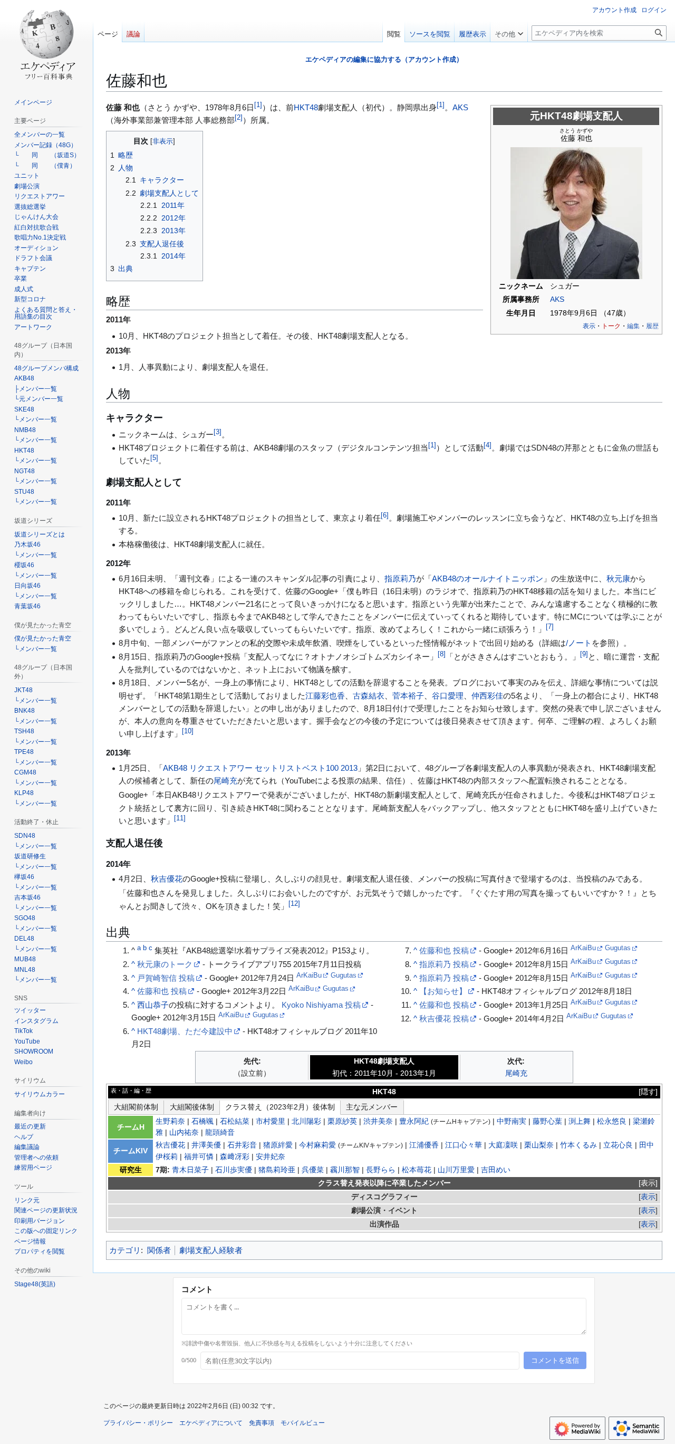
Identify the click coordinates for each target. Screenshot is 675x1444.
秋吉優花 (166, 878)
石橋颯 (202, 1121)
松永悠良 (611, 1121)
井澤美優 (206, 1145)
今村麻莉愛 (317, 1145)
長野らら (381, 1170)
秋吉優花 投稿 (444, 1018)
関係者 (159, 1250)
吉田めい (495, 1170)
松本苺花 (416, 1170)
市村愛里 (270, 1121)
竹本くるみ (578, 1145)
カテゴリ (125, 1250)
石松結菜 (234, 1121)
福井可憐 (199, 1157)
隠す (648, 1092)
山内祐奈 (184, 1132)
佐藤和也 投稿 (162, 991)
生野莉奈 (170, 1121)
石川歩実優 (233, 1170)
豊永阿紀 (414, 1121)
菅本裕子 (408, 695)
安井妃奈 (270, 1157)
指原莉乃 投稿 (444, 964)
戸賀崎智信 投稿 (166, 977)
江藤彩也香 (325, 695)
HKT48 (306, 107)
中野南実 (511, 1121)
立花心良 (618, 1145)
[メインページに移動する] (46, 42)
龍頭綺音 (220, 1132)
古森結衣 (368, 695)
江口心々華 (463, 1145)
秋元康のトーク (164, 964)
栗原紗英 (342, 1121)
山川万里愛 (456, 1170)
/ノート (579, 642)
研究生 (131, 1170)
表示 (648, 1183)
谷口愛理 (448, 695)
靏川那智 (345, 1170)
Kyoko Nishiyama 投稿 (321, 1004)
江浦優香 (424, 1145)
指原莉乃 (400, 578)
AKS (557, 299)
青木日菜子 (190, 1170)
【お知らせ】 (443, 991)
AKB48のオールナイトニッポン (487, 578)
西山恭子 (153, 1004)
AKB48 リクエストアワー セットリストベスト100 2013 (260, 767)
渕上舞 (579, 1121)
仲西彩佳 (487, 695)
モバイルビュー (303, 1423)
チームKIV (130, 1151)
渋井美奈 (378, 1121)
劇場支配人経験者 (211, 1250)
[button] (508, 31)
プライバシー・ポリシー (138, 1423)
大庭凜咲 (503, 1145)
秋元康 (618, 578)
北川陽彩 (306, 1121)
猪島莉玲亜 (276, 1170)
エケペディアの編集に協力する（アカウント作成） (384, 59)
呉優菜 (313, 1170)
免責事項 (261, 1423)
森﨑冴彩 (234, 1157)
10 (188, 731)
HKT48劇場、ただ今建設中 (185, 1031)
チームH (130, 1127)
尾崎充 (225, 780)
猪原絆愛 (278, 1145)
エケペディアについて (211, 1423)
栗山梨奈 (539, 1145)
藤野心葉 (547, 1121)
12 (294, 903)
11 (180, 818)
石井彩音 (242, 1145)
